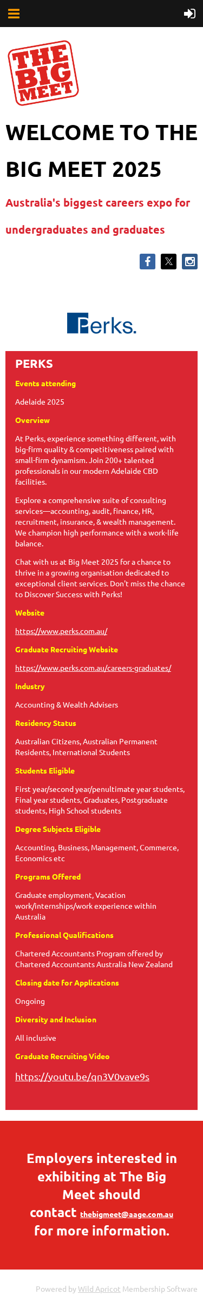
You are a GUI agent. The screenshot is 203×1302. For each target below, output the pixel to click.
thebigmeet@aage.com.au (126, 1214)
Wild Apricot (99, 1288)
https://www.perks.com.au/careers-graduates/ (93, 667)
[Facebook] (147, 261)
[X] (168, 261)
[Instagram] (190, 261)
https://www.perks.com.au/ (61, 631)
